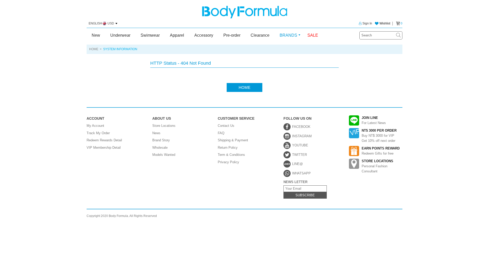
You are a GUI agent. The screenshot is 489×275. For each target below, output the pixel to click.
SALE (312, 35)
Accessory (203, 35)
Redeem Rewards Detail (104, 140)
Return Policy (228, 147)
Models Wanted (163, 155)
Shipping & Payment (233, 140)
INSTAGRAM (302, 136)
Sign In (367, 23)
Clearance (260, 35)
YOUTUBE (300, 145)
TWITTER (299, 155)
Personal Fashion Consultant (377, 166)
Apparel (177, 35)
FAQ (221, 133)
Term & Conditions (231, 155)
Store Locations (163, 126)
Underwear (120, 35)
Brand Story (161, 140)
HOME (93, 49)
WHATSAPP (301, 173)
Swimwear (150, 35)
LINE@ (297, 164)
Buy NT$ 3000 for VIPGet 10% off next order (379, 136)
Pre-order (231, 35)
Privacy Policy (228, 162)
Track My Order (98, 133)
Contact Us (226, 126)
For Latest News (374, 120)
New (96, 35)
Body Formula (245, 12)
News (156, 133)
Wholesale (160, 147)
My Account (95, 126)
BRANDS (288, 35)
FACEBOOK (301, 127)
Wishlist (384, 23)
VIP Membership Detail (104, 147)
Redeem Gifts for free (381, 150)
